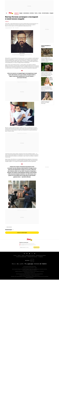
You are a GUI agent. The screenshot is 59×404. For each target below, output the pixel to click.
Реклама (23, 255)
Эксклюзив (26, 13)
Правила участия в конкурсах (30, 255)
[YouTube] (34, 253)
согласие (23, 243)
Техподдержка (40, 256)
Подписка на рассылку (23, 242)
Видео (21, 13)
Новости (16, 13)
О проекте (15, 255)
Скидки (51, 13)
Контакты (19, 255)
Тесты (36, 13)
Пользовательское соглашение (41, 255)
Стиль (39, 13)
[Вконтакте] (29, 253)
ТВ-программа (45, 13)
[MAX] (24, 253)
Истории (32, 13)
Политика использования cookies (21, 256)
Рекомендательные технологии (32, 256)
